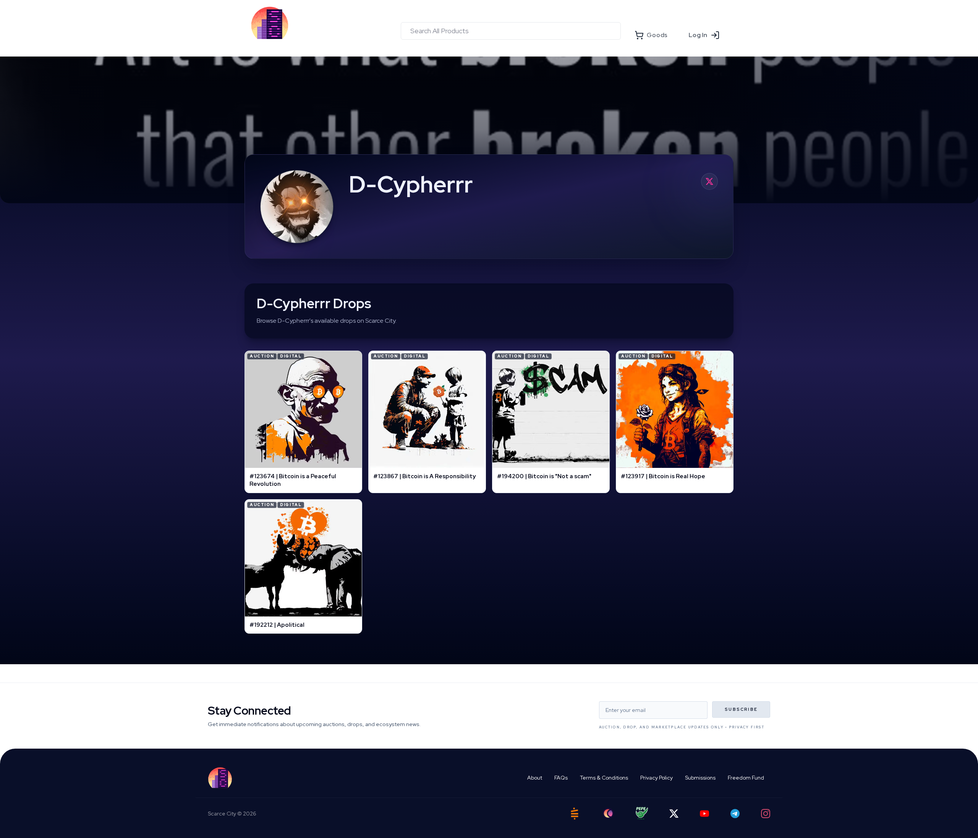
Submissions (700, 777)
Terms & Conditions (604, 777)
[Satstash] (574, 813)
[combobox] (511, 31)
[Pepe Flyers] (642, 813)
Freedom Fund (746, 777)
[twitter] (709, 181)
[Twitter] (673, 813)
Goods (657, 35)
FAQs (561, 777)
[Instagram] (765, 813)
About (534, 777)
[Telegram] (735, 813)
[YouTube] (704, 813)
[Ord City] (608, 813)
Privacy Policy (656, 777)
